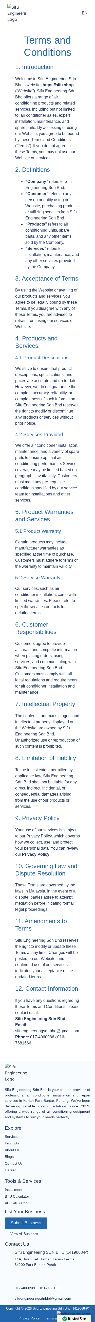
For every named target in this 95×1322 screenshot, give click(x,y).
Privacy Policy (35, 854)
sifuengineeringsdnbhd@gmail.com (43, 1298)
